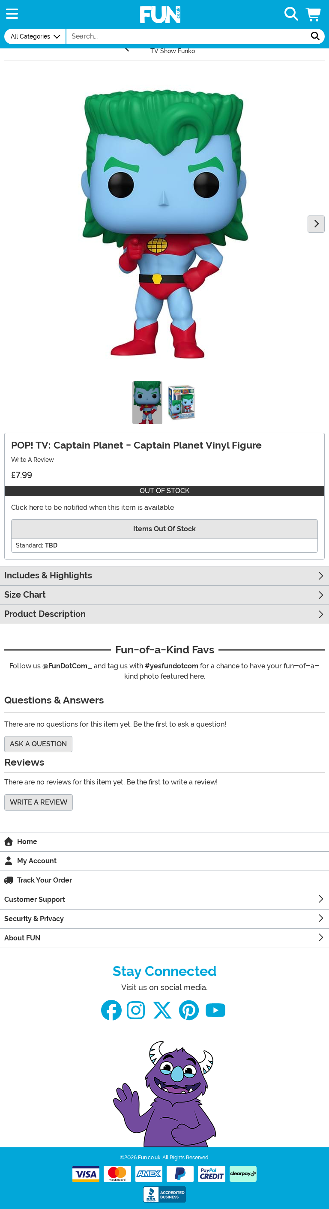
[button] (314, 14)
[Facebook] (111, 1010)
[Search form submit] (315, 36)
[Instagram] (136, 1010)
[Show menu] (12, 14)
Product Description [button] (45, 614)
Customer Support (34, 899)
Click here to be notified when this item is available (92, 507)
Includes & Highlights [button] (48, 576)
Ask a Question (38, 744)
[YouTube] (215, 1010)
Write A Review (32, 459)
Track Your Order (44, 880)
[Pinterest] (189, 1010)
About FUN (22, 938)
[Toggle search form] (291, 14)
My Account (37, 861)
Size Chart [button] (25, 595)
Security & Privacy (34, 919)
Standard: (29, 545)
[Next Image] (316, 224)
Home (27, 842)
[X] (162, 1010)
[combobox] (186, 36)
